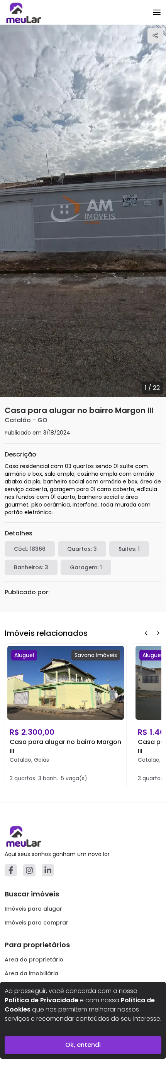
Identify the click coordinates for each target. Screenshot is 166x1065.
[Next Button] (158, 633)
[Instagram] (29, 870)
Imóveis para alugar (33, 909)
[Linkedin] (48, 870)
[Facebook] (11, 870)
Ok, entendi (83, 1044)
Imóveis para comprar (36, 922)
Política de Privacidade (41, 1000)
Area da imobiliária (31, 973)
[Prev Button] (146, 633)
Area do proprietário (34, 959)
